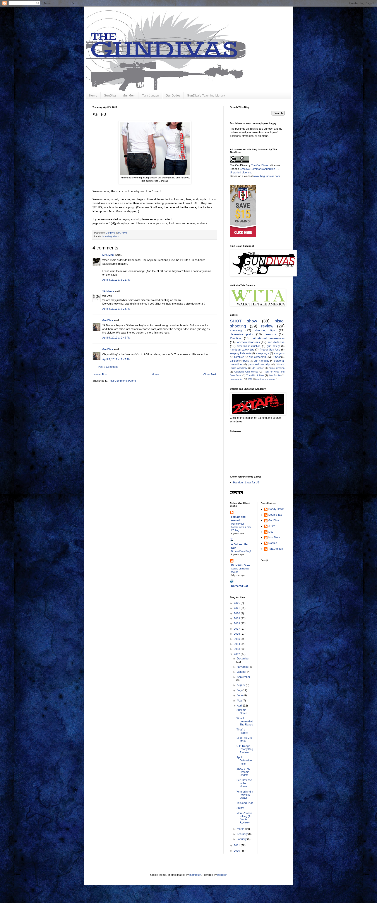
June (240, 695)
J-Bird (271, 526)
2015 (237, 638)
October (242, 671)
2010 (237, 850)
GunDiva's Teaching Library (206, 95)
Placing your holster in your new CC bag (241, 527)
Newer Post (100, 374)
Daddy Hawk (276, 509)
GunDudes (173, 95)
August (241, 685)
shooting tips (265, 330)
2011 (237, 845)
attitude (234, 360)
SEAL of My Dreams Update (243, 772)
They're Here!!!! (242, 731)
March (241, 828)
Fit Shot (276, 357)
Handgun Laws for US (246, 482)
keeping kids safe (240, 353)
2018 (237, 623)
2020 (237, 613)
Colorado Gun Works (246, 371)
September (243, 677)
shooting (236, 330)
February (242, 834)
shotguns (279, 353)
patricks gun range (265, 379)
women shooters (248, 342)
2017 (237, 628)
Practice (235, 338)
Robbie (272, 543)
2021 (237, 608)
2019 (237, 618)
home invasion (276, 368)
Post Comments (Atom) (122, 380)
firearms (270, 334)
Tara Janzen (150, 95)
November (243, 666)
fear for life (275, 375)
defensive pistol (241, 334)
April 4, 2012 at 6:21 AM (116, 279)
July (239, 690)
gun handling (261, 360)
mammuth (195, 874)
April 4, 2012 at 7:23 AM (116, 308)
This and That (244, 803)
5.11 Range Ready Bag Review (244, 749)
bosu (246, 360)
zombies (239, 357)
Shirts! (240, 808)
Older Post (209, 374)
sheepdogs (262, 353)
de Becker (258, 368)
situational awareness (268, 338)
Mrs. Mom (108, 255)
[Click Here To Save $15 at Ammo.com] (243, 236)
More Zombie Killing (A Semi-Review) (244, 818)
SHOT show (243, 321)
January (242, 839)
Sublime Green (241, 711)
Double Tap (275, 514)
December (243, 658)
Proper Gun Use (270, 349)
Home (93, 95)
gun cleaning (236, 379)
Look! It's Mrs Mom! (244, 739)
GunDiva (110, 95)
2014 (237, 643)
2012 (237, 654)
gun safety (273, 346)
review (267, 326)
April (240, 705)
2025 (237, 603)
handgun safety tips (242, 349)
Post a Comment (108, 366)
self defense (275, 342)
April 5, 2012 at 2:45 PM (116, 337)
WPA (250, 379)
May (240, 700)
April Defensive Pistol (244, 760)
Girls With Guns (240, 565)
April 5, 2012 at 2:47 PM (116, 359)
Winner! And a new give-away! (244, 795)
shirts (116, 236)
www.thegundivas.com (266, 176)
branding (107, 236)
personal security (259, 364)
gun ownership (258, 357)
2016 (237, 633)
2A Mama (108, 291)
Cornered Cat (239, 586)
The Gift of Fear (255, 375)
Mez (270, 531)
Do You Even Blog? (241, 551)
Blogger (221, 874)
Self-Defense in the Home (244, 783)
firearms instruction (249, 346)
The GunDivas (259, 165)
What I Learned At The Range (244, 721)
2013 (237, 649)
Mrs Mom (128, 95)
